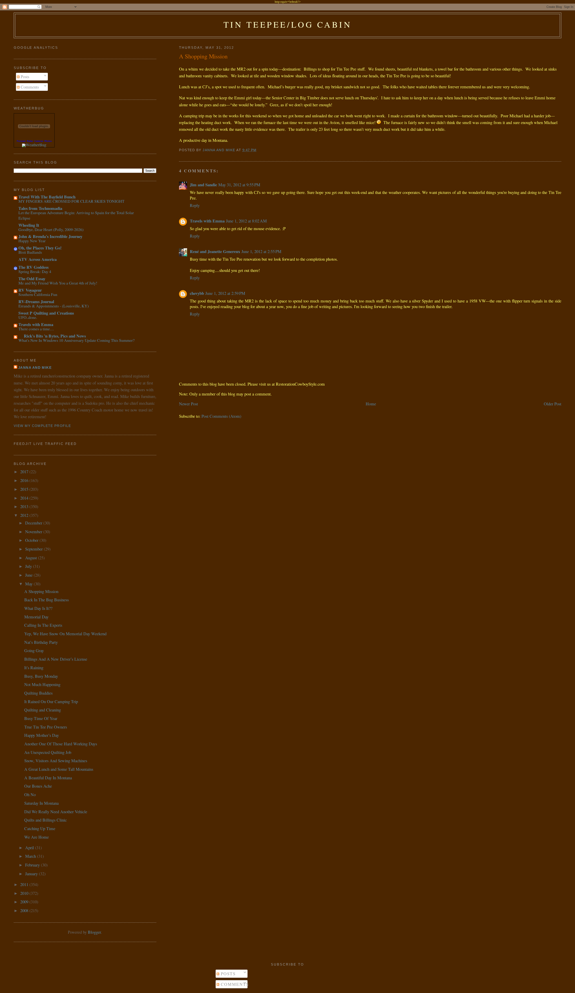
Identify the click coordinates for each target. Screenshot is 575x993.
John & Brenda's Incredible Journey (50, 236)
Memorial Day (36, 617)
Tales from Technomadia (40, 208)
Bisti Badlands (30, 252)
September (34, 549)
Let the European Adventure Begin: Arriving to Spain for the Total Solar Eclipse (76, 215)
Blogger (94, 932)
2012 (24, 515)
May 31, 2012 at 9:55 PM (239, 184)
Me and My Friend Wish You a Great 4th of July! (57, 283)
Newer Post (188, 404)
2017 (24, 471)
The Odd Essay (31, 278)
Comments (29, 87)
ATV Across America (37, 259)
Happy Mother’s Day (41, 735)
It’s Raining (33, 667)
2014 (24, 498)
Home (371, 404)
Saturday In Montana (41, 803)
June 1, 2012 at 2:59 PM (225, 293)
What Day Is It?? (38, 608)
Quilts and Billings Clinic (45, 820)
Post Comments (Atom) (221, 416)
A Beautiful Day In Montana (48, 777)
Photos (48, 141)
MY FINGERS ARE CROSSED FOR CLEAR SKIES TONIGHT (71, 201)
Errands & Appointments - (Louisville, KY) (53, 306)
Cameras (38, 141)
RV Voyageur (30, 290)
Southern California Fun (37, 294)
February (33, 865)
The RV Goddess (33, 267)
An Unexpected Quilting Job (47, 752)
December (34, 523)
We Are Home (36, 837)
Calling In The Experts (43, 625)
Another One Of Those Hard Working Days (60, 743)
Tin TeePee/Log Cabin (287, 24)
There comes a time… (36, 328)
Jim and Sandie (203, 185)
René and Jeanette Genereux (215, 251)
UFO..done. (27, 317)
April (30, 847)
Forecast (21, 141)
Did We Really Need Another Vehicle (55, 811)
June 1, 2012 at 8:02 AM (246, 221)
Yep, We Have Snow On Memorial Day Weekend (65, 633)
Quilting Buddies (38, 693)
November (34, 531)
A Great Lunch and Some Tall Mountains (58, 769)
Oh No (30, 794)
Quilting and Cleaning (42, 710)
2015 (24, 489)
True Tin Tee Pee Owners (45, 727)
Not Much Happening (42, 684)
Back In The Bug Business (46, 599)
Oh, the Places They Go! (40, 248)
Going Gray (34, 650)
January (32, 873)
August (31, 557)
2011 (24, 884)
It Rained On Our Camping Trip (51, 701)
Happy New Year (32, 240)
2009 (24, 901)
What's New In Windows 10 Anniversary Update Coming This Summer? (76, 340)
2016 (24, 480)
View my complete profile (42, 426)
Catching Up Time (39, 828)
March (31, 856)
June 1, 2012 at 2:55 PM (261, 251)
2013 (24, 506)
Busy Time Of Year (40, 718)
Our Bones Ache (38, 786)
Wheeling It (28, 225)
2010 (24, 893)
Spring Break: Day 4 (34, 271)
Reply (195, 205)
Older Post (552, 404)
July (29, 566)
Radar (30, 141)
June (29, 575)
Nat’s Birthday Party (41, 642)
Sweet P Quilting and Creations (46, 313)
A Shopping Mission (41, 591)
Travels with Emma (207, 221)
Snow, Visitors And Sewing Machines (55, 760)
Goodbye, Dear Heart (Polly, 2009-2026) (51, 229)
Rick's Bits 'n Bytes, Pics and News (52, 336)
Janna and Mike (35, 367)
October (32, 540)
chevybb (197, 293)
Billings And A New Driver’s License (55, 659)
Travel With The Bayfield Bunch (46, 197)
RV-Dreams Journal (36, 301)
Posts (24, 76)
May (29, 583)
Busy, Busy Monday (41, 676)
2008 (24, 910)
